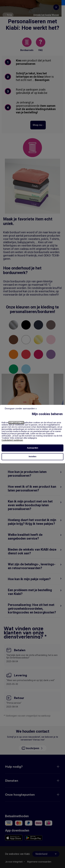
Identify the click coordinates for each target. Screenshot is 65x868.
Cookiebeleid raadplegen (12, 440)
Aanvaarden (32, 448)
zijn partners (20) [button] (16, 423)
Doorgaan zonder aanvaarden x (21, 408)
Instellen (32, 456)
